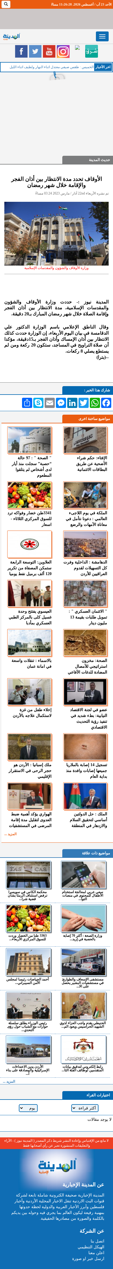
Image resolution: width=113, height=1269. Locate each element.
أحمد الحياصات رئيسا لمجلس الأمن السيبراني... (27, 981)
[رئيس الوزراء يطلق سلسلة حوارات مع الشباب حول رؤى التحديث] (28, 1006)
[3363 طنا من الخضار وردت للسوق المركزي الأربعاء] (28, 918)
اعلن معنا (96, 1253)
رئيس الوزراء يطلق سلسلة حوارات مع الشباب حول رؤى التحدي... (27, 1026)
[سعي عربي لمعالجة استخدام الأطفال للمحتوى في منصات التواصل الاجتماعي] (83, 875)
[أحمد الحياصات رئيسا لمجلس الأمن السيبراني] (28, 962)
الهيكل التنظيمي (91, 1247)
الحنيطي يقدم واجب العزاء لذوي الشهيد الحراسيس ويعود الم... (83, 1024)
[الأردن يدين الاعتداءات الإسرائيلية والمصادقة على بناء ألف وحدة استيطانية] (28, 1049)
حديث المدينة (99, 160)
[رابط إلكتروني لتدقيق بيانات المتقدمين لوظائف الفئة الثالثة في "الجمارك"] (83, 1049)
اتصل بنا (97, 1241)
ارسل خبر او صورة (88, 1258)
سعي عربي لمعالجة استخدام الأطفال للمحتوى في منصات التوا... (82, 895)
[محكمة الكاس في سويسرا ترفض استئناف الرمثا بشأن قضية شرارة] (28, 875)
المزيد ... (10, 834)
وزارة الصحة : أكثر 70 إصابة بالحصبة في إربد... (82, 937)
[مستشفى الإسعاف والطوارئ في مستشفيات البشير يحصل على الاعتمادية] (83, 962)
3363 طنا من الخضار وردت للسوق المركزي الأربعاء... (27, 937)
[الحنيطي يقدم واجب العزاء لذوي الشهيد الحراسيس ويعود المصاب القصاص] (83, 1006)
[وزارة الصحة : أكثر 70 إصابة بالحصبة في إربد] (83, 918)
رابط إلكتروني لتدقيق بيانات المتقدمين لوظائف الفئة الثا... (82, 1068)
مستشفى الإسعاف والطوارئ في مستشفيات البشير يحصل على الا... (83, 982)
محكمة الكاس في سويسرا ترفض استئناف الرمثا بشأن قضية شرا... (27, 895)
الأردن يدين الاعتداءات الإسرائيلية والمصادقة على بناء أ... (27, 1070)
